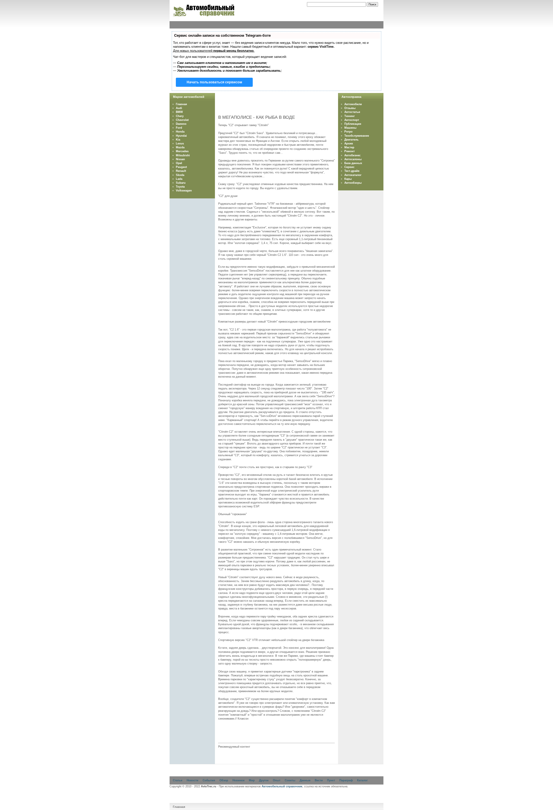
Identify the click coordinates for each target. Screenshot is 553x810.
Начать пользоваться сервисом (214, 82)
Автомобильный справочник (282, 786)
